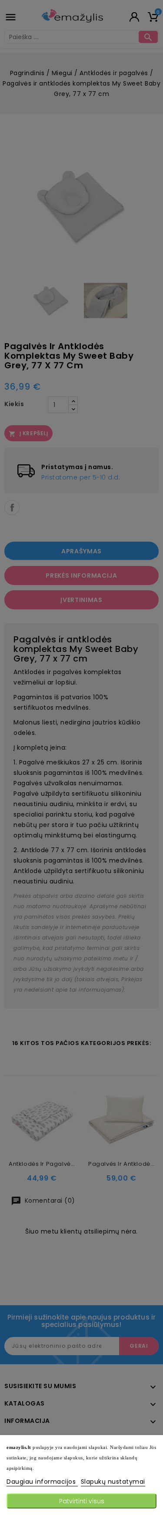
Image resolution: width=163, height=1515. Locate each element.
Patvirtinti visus (81, 1501)
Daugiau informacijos (42, 1481)
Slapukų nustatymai (113, 1481)
